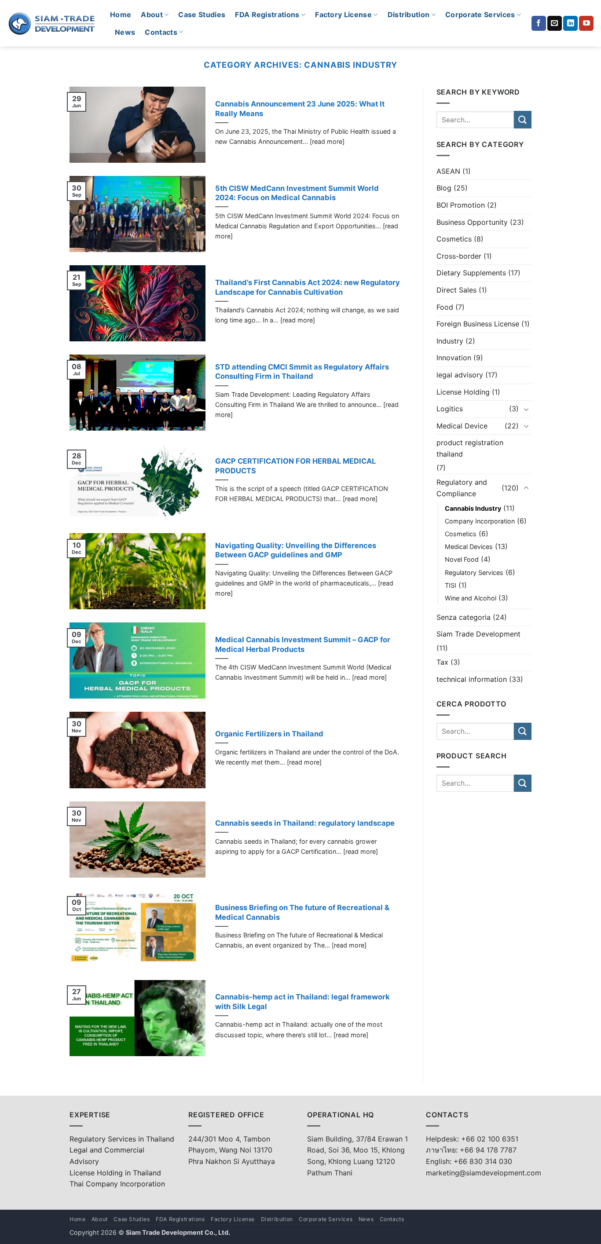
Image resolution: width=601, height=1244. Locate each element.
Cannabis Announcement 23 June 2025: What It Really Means (300, 108)
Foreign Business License (477, 323)
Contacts (161, 32)
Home (120, 14)
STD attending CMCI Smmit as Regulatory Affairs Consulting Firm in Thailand (302, 371)
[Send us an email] (554, 23)
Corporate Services (480, 14)
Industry (449, 341)
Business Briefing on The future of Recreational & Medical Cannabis (302, 912)
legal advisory (459, 374)
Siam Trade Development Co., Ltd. (178, 1232)
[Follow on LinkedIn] (570, 23)
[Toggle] (526, 409)
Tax (442, 662)
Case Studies (201, 14)
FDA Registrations (267, 14)
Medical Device (461, 425)
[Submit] (522, 119)
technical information (471, 679)
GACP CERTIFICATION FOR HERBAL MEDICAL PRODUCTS (295, 466)
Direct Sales (456, 289)
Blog (443, 187)
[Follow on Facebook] (538, 23)
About (152, 14)
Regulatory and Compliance (461, 488)
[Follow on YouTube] (586, 23)
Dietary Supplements (471, 272)
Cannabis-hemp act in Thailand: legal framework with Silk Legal (302, 1001)
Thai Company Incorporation (117, 1183)
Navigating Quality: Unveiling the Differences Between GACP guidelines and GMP (295, 550)
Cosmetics (454, 238)
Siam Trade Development (478, 633)
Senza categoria (463, 617)
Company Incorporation (480, 521)
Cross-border (458, 256)
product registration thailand (469, 448)
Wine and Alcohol (470, 598)
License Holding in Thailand (115, 1172)
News (125, 32)
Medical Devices (469, 546)
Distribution (409, 14)
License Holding (463, 392)
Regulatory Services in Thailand (122, 1138)
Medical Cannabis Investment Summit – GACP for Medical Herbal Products (302, 644)
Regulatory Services (474, 572)
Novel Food (462, 559)
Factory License (343, 14)
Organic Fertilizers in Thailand (269, 733)
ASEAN (448, 171)
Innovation (453, 357)
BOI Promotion (460, 205)
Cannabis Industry (473, 508)
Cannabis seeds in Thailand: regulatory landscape (305, 823)
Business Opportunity (472, 222)
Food (444, 307)
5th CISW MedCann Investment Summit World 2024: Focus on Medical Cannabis (297, 193)
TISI (450, 585)
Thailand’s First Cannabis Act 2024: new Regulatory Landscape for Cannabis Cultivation (307, 287)
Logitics (449, 408)
